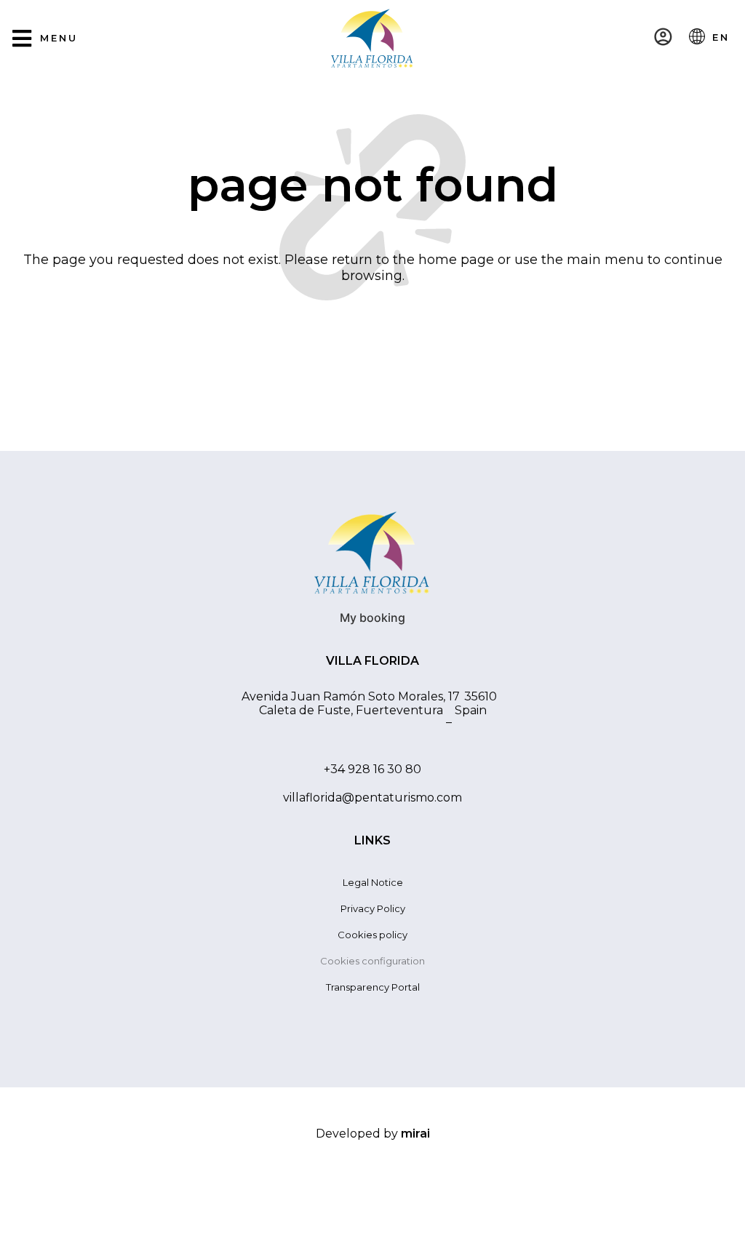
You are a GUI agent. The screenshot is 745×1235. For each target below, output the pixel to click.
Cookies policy (372, 934)
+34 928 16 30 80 (372, 769)
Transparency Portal (373, 987)
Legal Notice (373, 882)
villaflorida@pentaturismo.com (372, 797)
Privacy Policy (372, 908)
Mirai (415, 1133)
